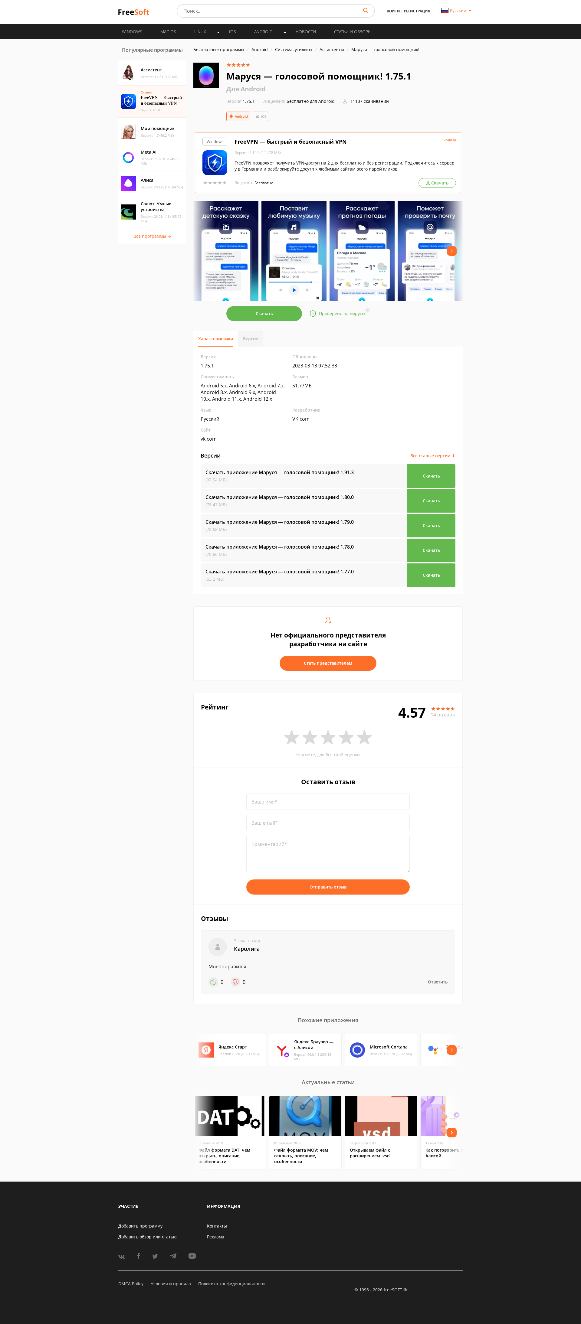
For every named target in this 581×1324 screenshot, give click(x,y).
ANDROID (263, 31)
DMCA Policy (130, 1283)
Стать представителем (328, 663)
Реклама (215, 1237)
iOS (264, 116)
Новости (306, 31)
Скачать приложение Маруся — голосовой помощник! (279, 472)
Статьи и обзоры (352, 31)
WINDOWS (132, 31)
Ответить (438, 982)
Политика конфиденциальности (231, 1283)
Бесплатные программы (218, 49)
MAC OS (168, 31)
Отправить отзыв (328, 887)
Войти (393, 11)
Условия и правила (171, 1283)
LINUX (200, 31)
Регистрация (417, 11)
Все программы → (152, 236)
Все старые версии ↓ (432, 455)
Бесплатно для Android (311, 101)
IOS (232, 31)
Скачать (264, 313)
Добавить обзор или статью (147, 1237)
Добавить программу (140, 1226)
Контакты (217, 1226)
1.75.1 (240, 101)
